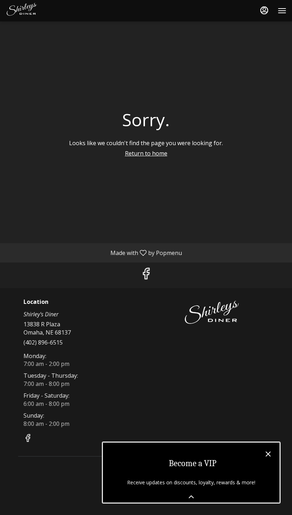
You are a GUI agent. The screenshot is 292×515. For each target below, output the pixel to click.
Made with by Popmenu (93, 252)
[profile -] (264, 10)
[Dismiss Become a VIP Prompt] (268, 454)
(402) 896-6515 (43, 342)
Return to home (146, 153)
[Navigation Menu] (282, 11)
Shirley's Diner (212, 315)
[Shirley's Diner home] (38, 11)
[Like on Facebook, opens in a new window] (146, 275)
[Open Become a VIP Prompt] (191, 497)
